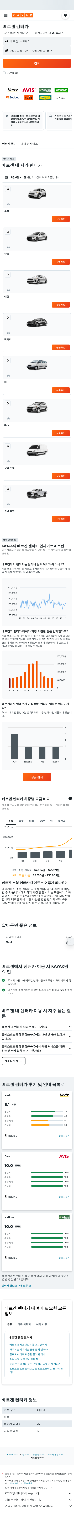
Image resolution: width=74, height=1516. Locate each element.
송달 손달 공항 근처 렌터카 (23, 1359)
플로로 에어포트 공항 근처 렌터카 (27, 1354)
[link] (37, 777)
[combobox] (16, 33)
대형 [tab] (31, 820)
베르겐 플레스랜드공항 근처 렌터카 (28, 1344)
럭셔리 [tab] (62, 820)
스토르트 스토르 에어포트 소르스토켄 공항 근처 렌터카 (36, 1370)
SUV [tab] (42, 820)
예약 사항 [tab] (41, 1324)
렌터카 (25, 1454)
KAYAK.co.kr (12, 1454)
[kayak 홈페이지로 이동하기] (22, 15)
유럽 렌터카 (38, 1454)
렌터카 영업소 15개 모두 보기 (17, 1285)
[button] (6, 15)
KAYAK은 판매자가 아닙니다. (22, 1493)
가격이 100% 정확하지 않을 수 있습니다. (29, 1506)
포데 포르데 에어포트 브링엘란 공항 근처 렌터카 (35, 1364)
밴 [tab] (51, 820)
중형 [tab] (21, 820)
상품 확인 (60, 219)
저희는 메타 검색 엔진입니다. (23, 1499)
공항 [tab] (9, 1324)
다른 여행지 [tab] (24, 1324)
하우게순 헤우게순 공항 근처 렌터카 (28, 1349)
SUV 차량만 (13, 72)
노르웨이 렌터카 (55, 1454)
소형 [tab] (10, 820)
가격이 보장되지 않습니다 (20, 1483)
